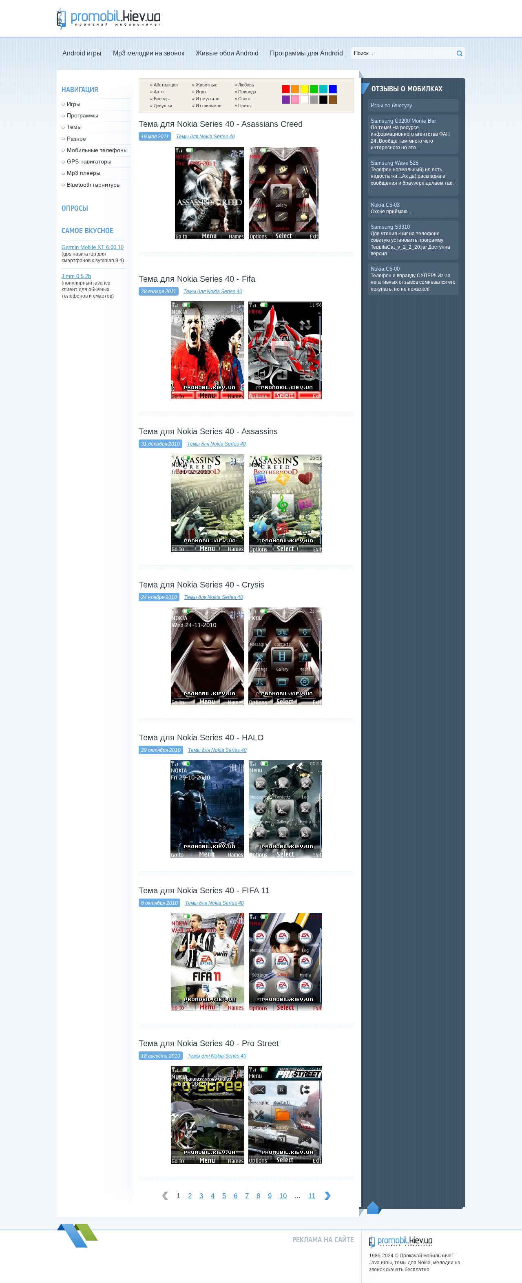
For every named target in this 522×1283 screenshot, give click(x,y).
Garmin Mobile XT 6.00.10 (93, 247)
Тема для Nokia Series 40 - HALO (201, 737)
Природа (247, 91)
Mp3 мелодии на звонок (148, 53)
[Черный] (323, 102)
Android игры (82, 53)
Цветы (245, 105)
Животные (206, 84)
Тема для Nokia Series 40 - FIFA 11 (204, 890)
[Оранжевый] (295, 91)
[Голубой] (323, 91)
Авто (159, 91)
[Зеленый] (314, 91)
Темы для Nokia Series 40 (205, 136)
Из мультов (207, 98)
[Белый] (305, 102)
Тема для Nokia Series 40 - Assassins (208, 431)
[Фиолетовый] (286, 102)
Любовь (246, 84)
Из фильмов (208, 105)
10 (283, 1196)
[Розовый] (295, 102)
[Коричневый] (333, 102)
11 (311, 1196)
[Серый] (314, 102)
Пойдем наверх (374, 1207)
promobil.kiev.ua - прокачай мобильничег (400, 1242)
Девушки (163, 105)
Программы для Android (306, 53)
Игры (201, 91)
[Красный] (286, 91)
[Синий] (333, 91)
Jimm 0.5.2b (76, 276)
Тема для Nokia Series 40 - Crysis (201, 584)
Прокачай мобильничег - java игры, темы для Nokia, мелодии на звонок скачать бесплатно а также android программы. (108, 19)
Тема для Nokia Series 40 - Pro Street (209, 1043)
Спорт (244, 98)
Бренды (162, 98)
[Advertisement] (316, 18)
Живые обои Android (227, 53)
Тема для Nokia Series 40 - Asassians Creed (221, 123)
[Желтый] (305, 91)
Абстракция (166, 84)
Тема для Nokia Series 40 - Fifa (197, 278)
